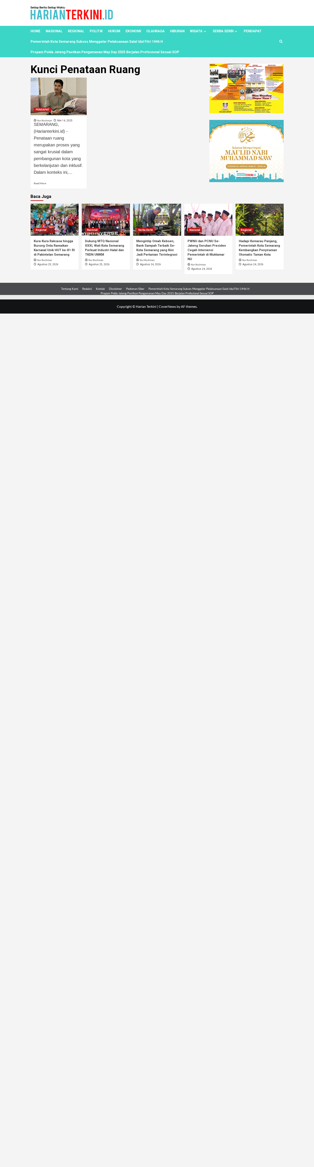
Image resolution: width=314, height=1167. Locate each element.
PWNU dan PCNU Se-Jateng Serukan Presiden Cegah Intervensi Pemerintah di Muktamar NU (207, 250)
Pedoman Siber (135, 288)
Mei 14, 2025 (64, 120)
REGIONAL (76, 31)
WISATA (196, 31)
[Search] (281, 41)
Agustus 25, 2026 (47, 264)
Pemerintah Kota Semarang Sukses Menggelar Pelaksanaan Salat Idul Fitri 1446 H (97, 42)
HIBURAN (177, 31)
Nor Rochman (44, 260)
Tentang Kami (69, 288)
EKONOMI (133, 31)
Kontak (100, 288)
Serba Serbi (145, 229)
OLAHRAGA (155, 31)
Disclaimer (115, 288)
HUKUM (114, 31)
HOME (35, 31)
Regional (41, 229)
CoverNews (167, 306)
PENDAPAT (253, 31)
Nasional (92, 229)
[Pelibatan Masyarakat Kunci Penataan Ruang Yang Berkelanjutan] (59, 96)
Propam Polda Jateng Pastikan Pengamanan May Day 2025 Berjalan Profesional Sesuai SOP (105, 52)
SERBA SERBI (223, 31)
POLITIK (96, 31)
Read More (40, 183)
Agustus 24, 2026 (150, 264)
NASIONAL (54, 31)
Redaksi (87, 288)
